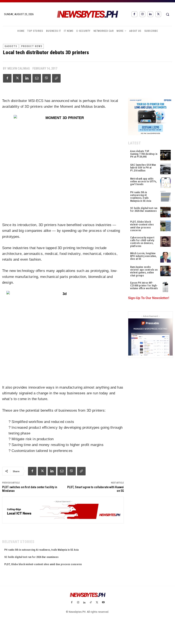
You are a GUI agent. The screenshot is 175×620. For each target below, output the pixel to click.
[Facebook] (134, 14)
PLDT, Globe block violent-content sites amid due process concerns (43, 564)
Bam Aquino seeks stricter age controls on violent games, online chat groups (144, 271)
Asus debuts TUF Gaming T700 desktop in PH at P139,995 (143, 154)
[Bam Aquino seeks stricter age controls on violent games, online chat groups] (165, 271)
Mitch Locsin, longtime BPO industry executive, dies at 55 (143, 256)
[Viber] (46, 78)
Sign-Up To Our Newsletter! (148, 298)
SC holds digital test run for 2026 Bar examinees (31, 557)
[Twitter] (158, 14)
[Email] (36, 78)
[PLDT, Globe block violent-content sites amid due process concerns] (165, 226)
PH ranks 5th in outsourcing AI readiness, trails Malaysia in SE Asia (41, 549)
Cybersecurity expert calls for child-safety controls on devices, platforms (142, 242)
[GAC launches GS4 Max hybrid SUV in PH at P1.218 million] (165, 169)
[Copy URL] (56, 78)
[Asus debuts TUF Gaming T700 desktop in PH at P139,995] (165, 155)
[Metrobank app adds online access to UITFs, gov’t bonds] (165, 182)
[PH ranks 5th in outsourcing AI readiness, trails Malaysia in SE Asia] (165, 196)
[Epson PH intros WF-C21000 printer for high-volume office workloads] (165, 287)
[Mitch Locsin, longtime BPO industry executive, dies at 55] (165, 257)
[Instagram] (142, 14)
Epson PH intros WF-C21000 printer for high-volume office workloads (144, 285)
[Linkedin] (150, 14)
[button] (167, 14)
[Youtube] (103, 602)
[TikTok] (90, 602)
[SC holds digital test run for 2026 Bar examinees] (165, 212)
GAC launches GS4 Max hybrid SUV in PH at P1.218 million (143, 167)
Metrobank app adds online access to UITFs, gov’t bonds (143, 181)
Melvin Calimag (18, 68)
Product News (31, 46)
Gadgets (10, 46)
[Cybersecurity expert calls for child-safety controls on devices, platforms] (165, 241)
